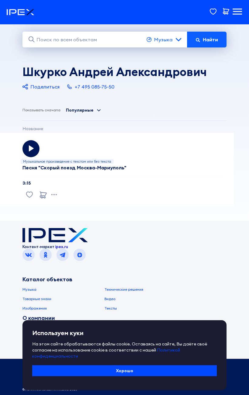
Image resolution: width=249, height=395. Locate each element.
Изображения (34, 308)
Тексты (110, 308)
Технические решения (123, 289)
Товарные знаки (36, 298)
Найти (210, 39)
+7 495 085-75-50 (94, 86)
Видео (109, 298)
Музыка (163, 39)
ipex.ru (61, 246)
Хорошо (124, 370)
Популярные (80, 110)
